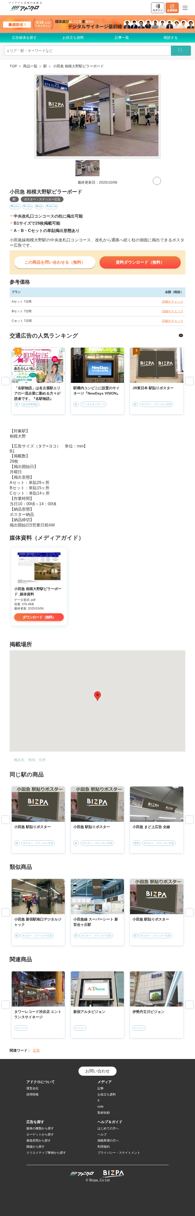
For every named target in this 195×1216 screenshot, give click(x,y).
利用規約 (104, 1146)
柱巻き (16, 206)
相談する (171, 37)
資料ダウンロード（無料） (140, 262)
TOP (13, 66)
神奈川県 (53, 206)
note (101, 1106)
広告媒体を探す (24, 37)
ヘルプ (102, 1134)
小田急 (29, 206)
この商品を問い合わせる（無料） (54, 262)
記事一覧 (122, 37)
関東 (40, 206)
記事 (101, 1088)
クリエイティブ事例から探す (46, 1152)
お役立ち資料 (73, 37)
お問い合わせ (97, 1071)
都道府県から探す (38, 1140)
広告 (36, 1050)
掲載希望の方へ (108, 1140)
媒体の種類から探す (40, 1128)
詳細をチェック (172, 301)
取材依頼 (104, 1112)
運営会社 (32, 1088)
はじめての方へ (108, 1128)
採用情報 (32, 1094)
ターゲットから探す (40, 1134)
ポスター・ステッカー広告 (42, 199)
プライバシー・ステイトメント (119, 1152)
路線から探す (35, 1146)
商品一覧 (30, 66)
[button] (97, 696)
